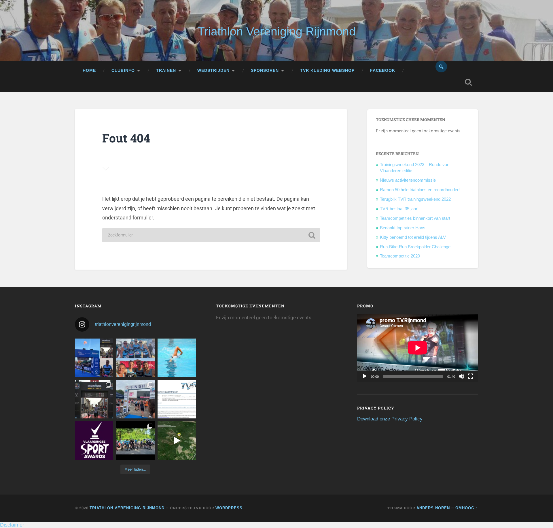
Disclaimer (12, 525)
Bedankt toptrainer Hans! (403, 227)
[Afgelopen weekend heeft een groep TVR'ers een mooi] (177, 440)
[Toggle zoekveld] (468, 82)
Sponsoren (265, 70)
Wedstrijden (213, 70)
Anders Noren (433, 508)
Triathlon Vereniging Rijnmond (277, 31)
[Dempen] (461, 376)
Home (89, 70)
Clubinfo (123, 70)
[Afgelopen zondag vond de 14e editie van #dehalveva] (135, 440)
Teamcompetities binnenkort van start (415, 218)
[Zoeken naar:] (211, 235)
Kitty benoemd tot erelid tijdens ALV (413, 237)
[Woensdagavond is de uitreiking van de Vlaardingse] (94, 440)
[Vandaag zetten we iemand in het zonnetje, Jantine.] (94, 399)
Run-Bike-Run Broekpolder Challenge (415, 246)
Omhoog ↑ (466, 508)
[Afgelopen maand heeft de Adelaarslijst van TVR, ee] (94, 358)
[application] (417, 348)
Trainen (166, 70)
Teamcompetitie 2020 (400, 255)
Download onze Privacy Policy (390, 419)
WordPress (229, 508)
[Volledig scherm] (471, 376)
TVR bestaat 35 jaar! (399, 208)
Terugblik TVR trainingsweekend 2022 (415, 199)
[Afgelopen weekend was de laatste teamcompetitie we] (135, 358)
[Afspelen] (365, 376)
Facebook (382, 70)
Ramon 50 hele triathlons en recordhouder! (420, 189)
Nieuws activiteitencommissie (408, 180)
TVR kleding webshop (327, 70)
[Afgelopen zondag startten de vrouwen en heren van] (135, 399)
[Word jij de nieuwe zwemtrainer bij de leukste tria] (177, 358)
